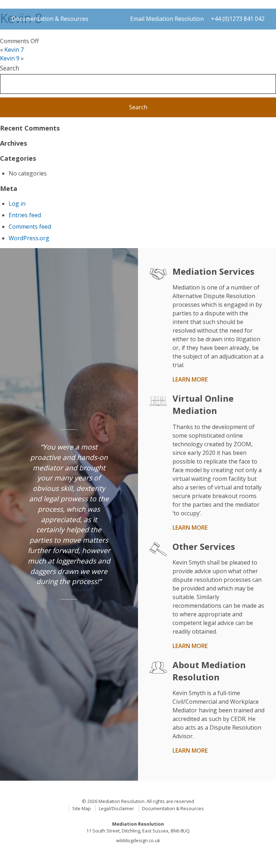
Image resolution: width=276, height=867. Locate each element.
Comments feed (30, 227)
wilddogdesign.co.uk (138, 840)
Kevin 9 (9, 58)
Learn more (190, 379)
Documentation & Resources (50, 19)
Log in (17, 203)
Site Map (81, 808)
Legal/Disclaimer (116, 808)
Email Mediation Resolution (167, 19)
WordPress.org (29, 238)
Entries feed (25, 215)
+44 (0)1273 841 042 (237, 19)
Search (9, 68)
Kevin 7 (14, 50)
